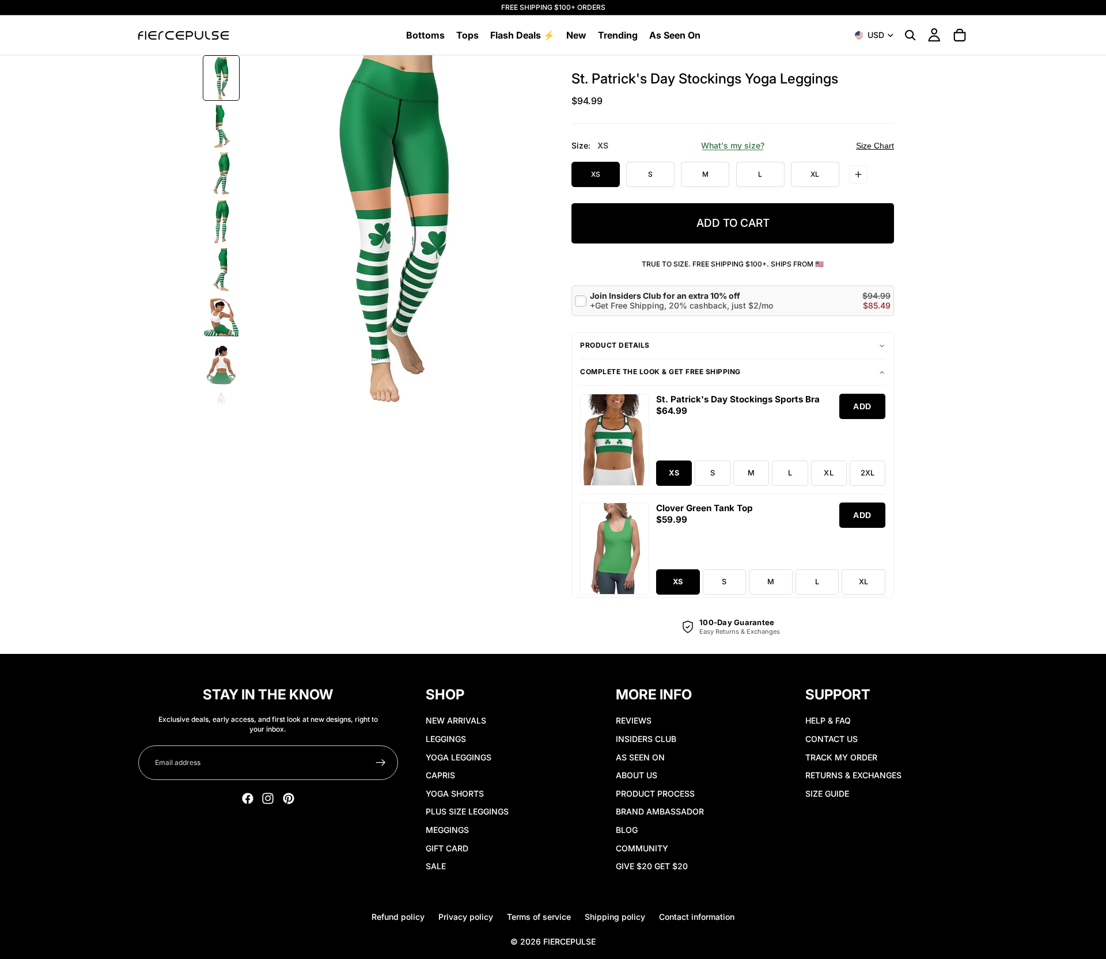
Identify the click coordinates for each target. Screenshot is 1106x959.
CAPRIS (440, 775)
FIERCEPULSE (569, 941)
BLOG (627, 830)
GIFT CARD (447, 848)
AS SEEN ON (640, 757)
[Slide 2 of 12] (221, 126)
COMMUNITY (642, 848)
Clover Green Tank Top (704, 508)
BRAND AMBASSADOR (660, 811)
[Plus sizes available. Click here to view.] (858, 174)
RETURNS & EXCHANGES (853, 775)
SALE (436, 866)
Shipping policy (615, 917)
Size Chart (875, 145)
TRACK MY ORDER (841, 757)
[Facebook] (248, 798)
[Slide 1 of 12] (221, 78)
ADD (862, 406)
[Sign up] (381, 763)
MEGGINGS (447, 830)
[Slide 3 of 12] (221, 174)
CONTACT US (831, 739)
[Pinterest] (289, 798)
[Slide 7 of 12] (221, 365)
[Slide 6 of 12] (221, 317)
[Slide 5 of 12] (221, 269)
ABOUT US (636, 775)
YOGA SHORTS (455, 793)
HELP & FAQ (828, 720)
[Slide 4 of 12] (221, 221)
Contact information (696, 917)
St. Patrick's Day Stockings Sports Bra (738, 399)
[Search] (910, 35)
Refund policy (398, 917)
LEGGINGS (446, 739)
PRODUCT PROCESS (655, 793)
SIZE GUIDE (827, 793)
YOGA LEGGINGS (458, 757)
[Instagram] (268, 798)
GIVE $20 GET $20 (652, 866)
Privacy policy (465, 917)
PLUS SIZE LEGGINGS (467, 811)
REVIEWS (634, 720)
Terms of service (539, 917)
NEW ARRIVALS (456, 720)
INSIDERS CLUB (646, 739)
